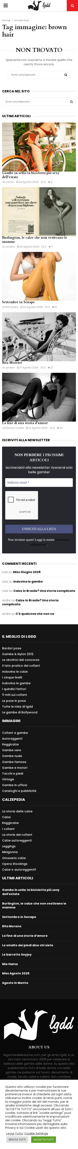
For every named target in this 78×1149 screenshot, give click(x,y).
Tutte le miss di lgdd (17, 706)
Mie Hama (10, 964)
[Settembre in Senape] (39, 276)
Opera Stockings (14, 864)
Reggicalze (10, 744)
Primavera (11, 307)
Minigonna (10, 852)
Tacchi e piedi (12, 773)
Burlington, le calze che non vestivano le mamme (34, 239)
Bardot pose (11, 648)
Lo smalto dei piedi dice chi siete (27, 945)
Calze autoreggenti (17, 840)
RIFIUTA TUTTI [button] (17, 1140)
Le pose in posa (14, 701)
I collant (8, 829)
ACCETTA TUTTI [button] (43, 1140)
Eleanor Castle (14, 428)
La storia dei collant (17, 835)
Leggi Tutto (14, 1133)
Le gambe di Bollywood (19, 712)
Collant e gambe (15, 733)
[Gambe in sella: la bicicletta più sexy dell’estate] (39, 147)
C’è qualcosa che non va (35, 614)
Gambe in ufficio (14, 785)
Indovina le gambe (28, 581)
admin (9, 182)
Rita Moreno (12, 362)
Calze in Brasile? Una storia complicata (44, 591)
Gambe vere (11, 750)
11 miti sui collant (14, 695)
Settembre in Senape (18, 302)
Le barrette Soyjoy (17, 954)
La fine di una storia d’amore (25, 423)
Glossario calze (14, 858)
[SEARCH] (71, 102)
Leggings (9, 846)
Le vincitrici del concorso (21, 660)
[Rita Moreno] (39, 336)
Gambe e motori (14, 768)
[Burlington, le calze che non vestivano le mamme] (39, 211)
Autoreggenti (12, 739)
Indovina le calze (15, 672)
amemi (10, 246)
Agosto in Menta (15, 983)
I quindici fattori (14, 689)
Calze (6, 817)
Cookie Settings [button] (36, 1133)
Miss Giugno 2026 (27, 572)
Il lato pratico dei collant (21, 666)
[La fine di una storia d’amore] (39, 397)
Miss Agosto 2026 (15, 973)
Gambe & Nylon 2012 (17, 654)
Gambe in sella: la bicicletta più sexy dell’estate (30, 175)
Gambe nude (12, 756)
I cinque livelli (12, 677)
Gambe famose (14, 762)
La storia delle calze (17, 811)
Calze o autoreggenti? (19, 869)
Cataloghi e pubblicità (19, 791)
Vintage (8, 779)
